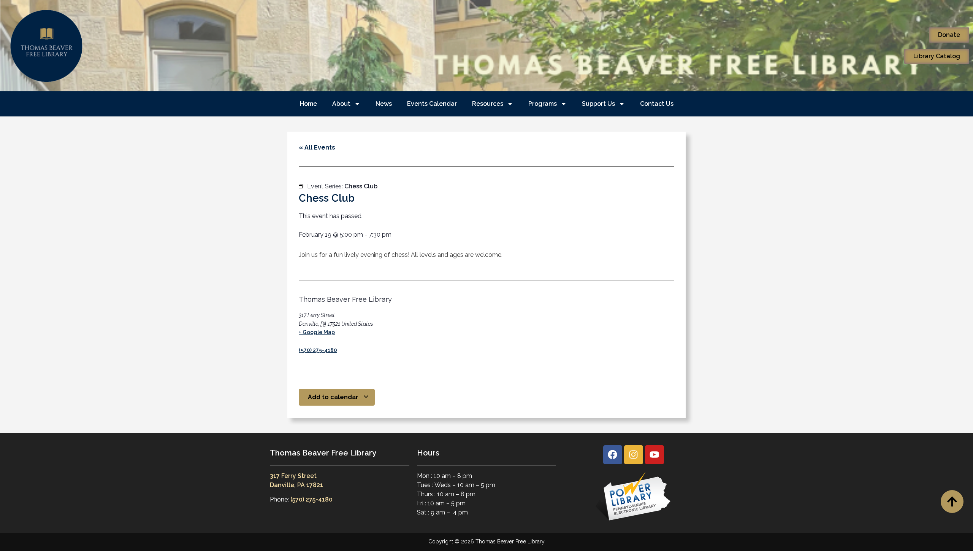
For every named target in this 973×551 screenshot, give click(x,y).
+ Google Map (317, 332)
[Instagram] (633, 454)
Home (308, 103)
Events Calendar (432, 103)
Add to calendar (334, 397)
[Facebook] (612, 454)
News (384, 103)
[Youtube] (654, 454)
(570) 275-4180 (318, 350)
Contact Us (656, 103)
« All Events (317, 147)
